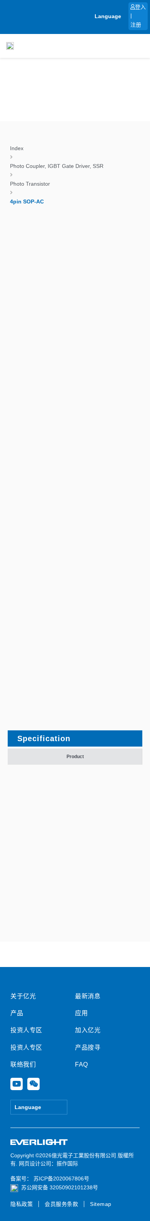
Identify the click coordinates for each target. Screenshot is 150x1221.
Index (16, 148)
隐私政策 (21, 1204)
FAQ (81, 1064)
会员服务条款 (61, 1204)
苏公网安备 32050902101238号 (59, 1187)
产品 (16, 1013)
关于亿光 (23, 996)
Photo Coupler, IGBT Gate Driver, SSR (56, 166)
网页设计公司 (35, 1163)
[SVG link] (39, 1142)
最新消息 (87, 996)
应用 (81, 1013)
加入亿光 (87, 1030)
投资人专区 (26, 1030)
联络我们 (23, 1064)
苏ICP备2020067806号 (60, 1178)
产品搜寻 (87, 1047)
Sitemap (101, 1204)
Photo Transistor (30, 184)
